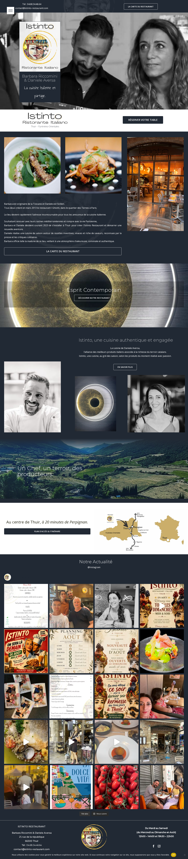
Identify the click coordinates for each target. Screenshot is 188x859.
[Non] (184, 854)
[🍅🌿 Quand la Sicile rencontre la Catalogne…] (117, 787)
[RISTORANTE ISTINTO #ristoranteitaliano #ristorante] (162, 696)
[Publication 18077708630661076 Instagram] (71, 742)
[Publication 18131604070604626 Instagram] (71, 651)
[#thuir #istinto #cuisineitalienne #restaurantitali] (26, 742)
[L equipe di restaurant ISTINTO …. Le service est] (26, 696)
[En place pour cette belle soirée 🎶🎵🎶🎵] (162, 742)
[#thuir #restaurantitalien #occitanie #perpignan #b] (71, 696)
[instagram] (159, 846)
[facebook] (153, 846)
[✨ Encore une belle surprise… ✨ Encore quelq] (71, 606)
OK (173, 855)
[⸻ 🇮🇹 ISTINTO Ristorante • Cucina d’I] (71, 787)
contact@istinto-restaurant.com (31, 8)
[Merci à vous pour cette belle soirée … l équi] (26, 787)
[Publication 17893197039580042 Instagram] (117, 651)
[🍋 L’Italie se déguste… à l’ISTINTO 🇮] (117, 606)
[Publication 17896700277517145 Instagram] (117, 696)
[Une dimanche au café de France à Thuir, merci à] (162, 787)
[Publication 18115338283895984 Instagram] (26, 606)
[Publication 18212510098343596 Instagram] (162, 651)
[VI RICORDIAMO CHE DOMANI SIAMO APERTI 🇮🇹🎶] (26, 651)
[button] (10, 10)
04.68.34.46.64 (34, 4)
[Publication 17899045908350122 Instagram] (162, 606)
